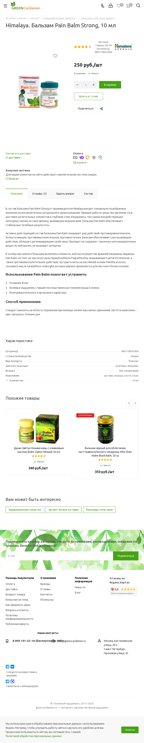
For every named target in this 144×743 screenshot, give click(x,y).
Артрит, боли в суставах (64, 509)
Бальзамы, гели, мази (99, 509)
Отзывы (45, 589)
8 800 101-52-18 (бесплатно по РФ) (37, 640)
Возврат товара (15, 594)
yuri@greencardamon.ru (72, 641)
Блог (78, 592)
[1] (76, 46)
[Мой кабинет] (111, 5)
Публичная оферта (17, 624)
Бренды (45, 583)
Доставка (11, 589)
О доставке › (14, 157)
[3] (83, 46)
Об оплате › (80, 162)
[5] (90, 46)
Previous (129, 403)
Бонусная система (17, 599)
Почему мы (47, 599)
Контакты (46, 594)
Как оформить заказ (18, 604)
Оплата (10, 583)
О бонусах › (13, 178)
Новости (80, 587)
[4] (86, 46)
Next (135, 403)
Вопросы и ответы (17, 610)
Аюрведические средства (25, 509)
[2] (79, 46)
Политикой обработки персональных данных (34, 736)
